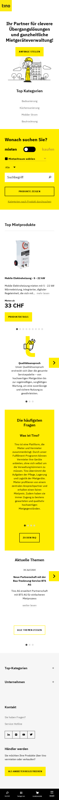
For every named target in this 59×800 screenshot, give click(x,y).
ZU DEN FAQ (29, 537)
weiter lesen (29, 605)
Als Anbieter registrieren (25, 771)
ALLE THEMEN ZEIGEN (29, 630)
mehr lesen (42, 293)
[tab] (17, 329)
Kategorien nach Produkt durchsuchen (29, 201)
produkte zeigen (29, 191)
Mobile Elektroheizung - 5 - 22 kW (25, 278)
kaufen (48, 149)
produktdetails (18, 316)
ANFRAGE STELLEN (29, 51)
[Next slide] (54, 363)
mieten (11, 149)
